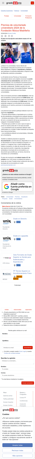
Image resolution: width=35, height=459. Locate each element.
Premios (17, 197)
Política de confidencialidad (12, 353)
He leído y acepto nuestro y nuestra (18, 352)
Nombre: (3, 366)
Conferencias (24, 401)
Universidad (17, 16)
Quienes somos (7, 396)
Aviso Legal (22, 351)
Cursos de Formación (23, 405)
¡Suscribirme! (28, 347)
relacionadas (17, 309)
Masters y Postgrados (23, 393)
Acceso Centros (7, 405)
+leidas (6, 309)
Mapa (5, 392)
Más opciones (18, 455)
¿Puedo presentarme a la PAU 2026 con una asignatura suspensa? (16, 313)
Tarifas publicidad (8, 399)
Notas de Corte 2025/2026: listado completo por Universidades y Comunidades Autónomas (17, 319)
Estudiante (24, 197)
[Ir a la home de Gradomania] (14, 3)
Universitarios (18, 199)
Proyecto (4, 199)
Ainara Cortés (12, 33)
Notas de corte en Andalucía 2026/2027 (15, 325)
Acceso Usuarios (8, 402)
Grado (11, 199)
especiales (28, 309)
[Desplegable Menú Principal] (3, 3)
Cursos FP (23, 397)
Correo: (3, 373)
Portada (6, 16)
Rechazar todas (17, 450)
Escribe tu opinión (8, 358)
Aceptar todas (17, 445)
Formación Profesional (28, 17)
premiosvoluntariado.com (8, 165)
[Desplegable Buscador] (32, 2)
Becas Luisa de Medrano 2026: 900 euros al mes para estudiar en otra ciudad (18, 322)
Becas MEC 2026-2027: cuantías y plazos (16, 316)
